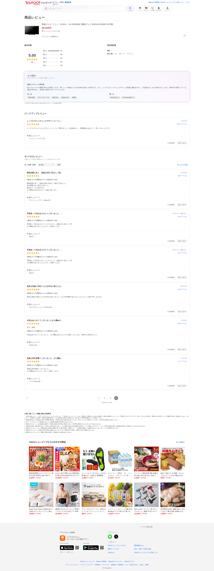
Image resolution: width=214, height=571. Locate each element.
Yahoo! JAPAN (153, 2)
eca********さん (182, 216)
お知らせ (111, 552)
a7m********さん (182, 124)
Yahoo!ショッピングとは (116, 545)
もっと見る (180, 442)
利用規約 (97, 565)
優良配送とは (139, 545)
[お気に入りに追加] (184, 35)
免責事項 (113, 565)
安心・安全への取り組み (142, 549)
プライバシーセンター (87, 565)
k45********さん (182, 323)
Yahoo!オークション (115, 561)
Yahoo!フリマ (129, 561)
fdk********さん (182, 176)
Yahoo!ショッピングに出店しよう (172, 2)
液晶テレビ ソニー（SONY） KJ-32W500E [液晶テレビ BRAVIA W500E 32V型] (77, 24)
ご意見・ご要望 (143, 565)
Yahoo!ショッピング (87, 561)
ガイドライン (106, 565)
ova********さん (182, 289)
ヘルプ (187, 2)
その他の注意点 (57, 103)
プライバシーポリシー (72, 565)
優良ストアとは (113, 549)
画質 (58, 165)
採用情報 (120, 565)
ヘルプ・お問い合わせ (131, 565)
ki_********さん (182, 361)
